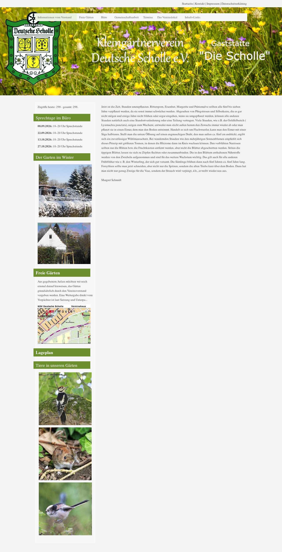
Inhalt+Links (192, 17)
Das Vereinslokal (167, 17)
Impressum (213, 4)
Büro (104, 17)
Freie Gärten (86, 17)
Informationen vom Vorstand (55, 17)
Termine (148, 17)
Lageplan (44, 352)
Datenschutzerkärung (234, 4)
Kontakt (200, 4)
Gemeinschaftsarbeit (127, 17)
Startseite (187, 4)
